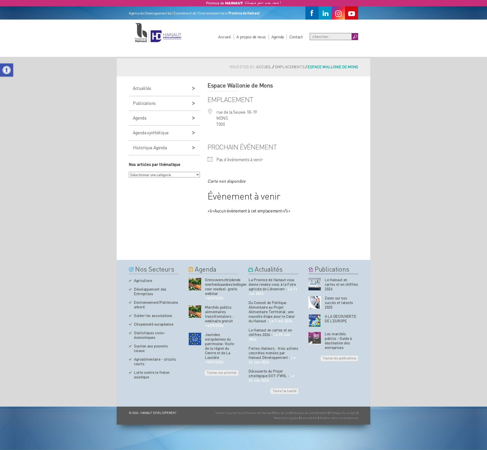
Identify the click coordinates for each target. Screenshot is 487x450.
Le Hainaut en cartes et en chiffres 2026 (270, 332)
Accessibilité (308, 418)
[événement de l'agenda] (195, 284)
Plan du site (282, 413)
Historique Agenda (150, 147)
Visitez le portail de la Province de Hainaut (243, 413)
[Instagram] (338, 13)
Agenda (277, 36)
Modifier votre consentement (339, 418)
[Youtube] (351, 13)
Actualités (142, 88)
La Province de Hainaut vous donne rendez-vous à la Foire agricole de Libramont (272, 284)
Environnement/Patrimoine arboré (156, 304)
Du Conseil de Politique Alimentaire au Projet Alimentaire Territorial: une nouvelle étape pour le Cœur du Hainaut (272, 311)
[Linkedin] (325, 13)
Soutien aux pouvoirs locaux (151, 348)
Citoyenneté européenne (153, 324)
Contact (296, 36)
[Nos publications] (314, 284)
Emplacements (290, 66)
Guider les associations (153, 315)
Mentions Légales (286, 418)
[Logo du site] (158, 32)
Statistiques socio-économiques (149, 335)
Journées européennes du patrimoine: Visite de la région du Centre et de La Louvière (219, 346)
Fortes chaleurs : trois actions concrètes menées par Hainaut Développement (273, 353)
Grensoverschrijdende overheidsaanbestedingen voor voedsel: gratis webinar (221, 286)
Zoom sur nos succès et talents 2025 (339, 302)
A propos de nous (251, 36)
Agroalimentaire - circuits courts (155, 361)
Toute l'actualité (284, 390)
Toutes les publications (339, 358)
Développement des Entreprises (150, 291)
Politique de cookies (343, 413)
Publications (144, 103)
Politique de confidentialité (310, 413)
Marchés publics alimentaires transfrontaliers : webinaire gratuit (219, 314)
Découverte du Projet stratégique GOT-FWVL (268, 373)
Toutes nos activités (222, 372)
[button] (6, 70)
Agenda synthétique (151, 132)
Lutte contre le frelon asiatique (151, 374)
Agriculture (143, 280)
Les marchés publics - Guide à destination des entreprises (338, 340)
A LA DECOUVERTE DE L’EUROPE (340, 318)
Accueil (224, 36)
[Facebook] (312, 13)
